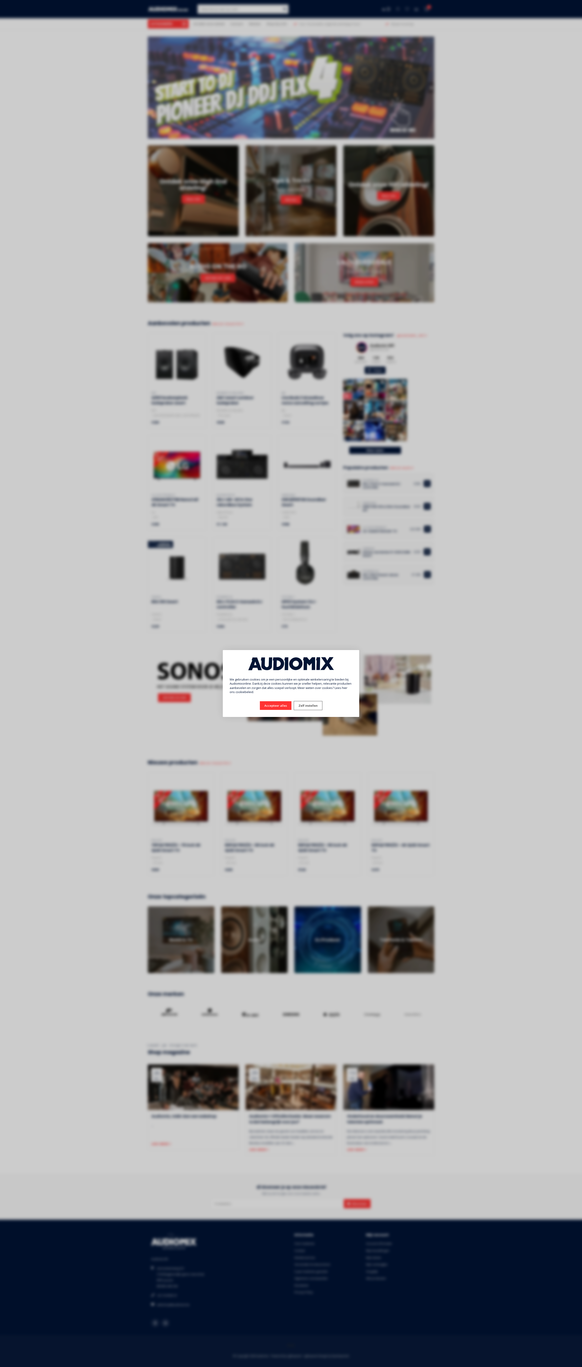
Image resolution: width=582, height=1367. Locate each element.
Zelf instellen (308, 706)
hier (344, 688)
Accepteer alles (275, 706)
